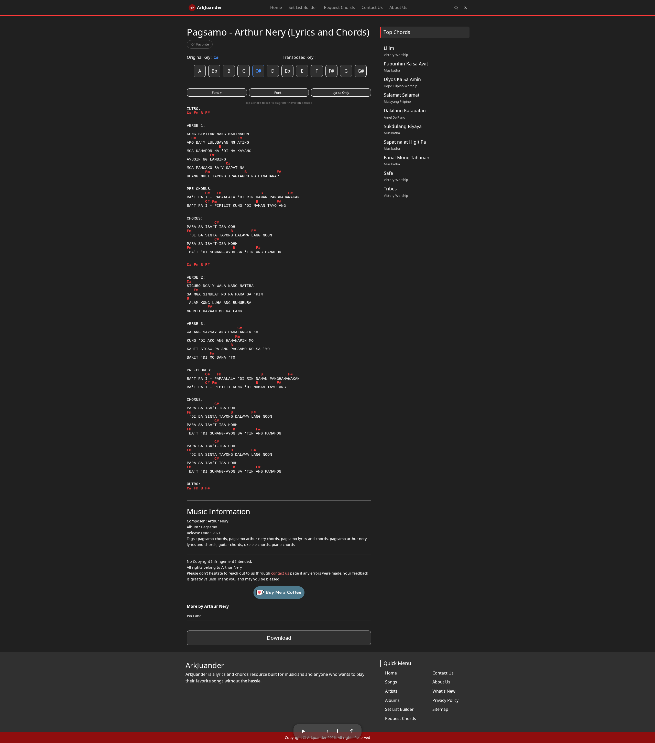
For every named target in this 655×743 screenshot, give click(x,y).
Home (276, 7)
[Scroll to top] (351, 731)
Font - (278, 92)
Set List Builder (303, 7)
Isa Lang (194, 615)
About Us (398, 7)
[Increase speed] (337, 731)
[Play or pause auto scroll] (303, 731)
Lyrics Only (341, 92)
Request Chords (339, 7)
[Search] (456, 7)
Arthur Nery (231, 567)
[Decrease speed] (317, 731)
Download (279, 637)
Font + (217, 92)
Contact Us (372, 7)
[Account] (465, 7)
